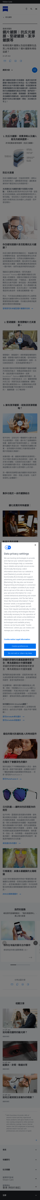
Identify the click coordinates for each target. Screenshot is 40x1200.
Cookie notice (10, 639)
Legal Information (23, 639)
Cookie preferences (20, 646)
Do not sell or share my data (20, 653)
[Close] (35, 545)
